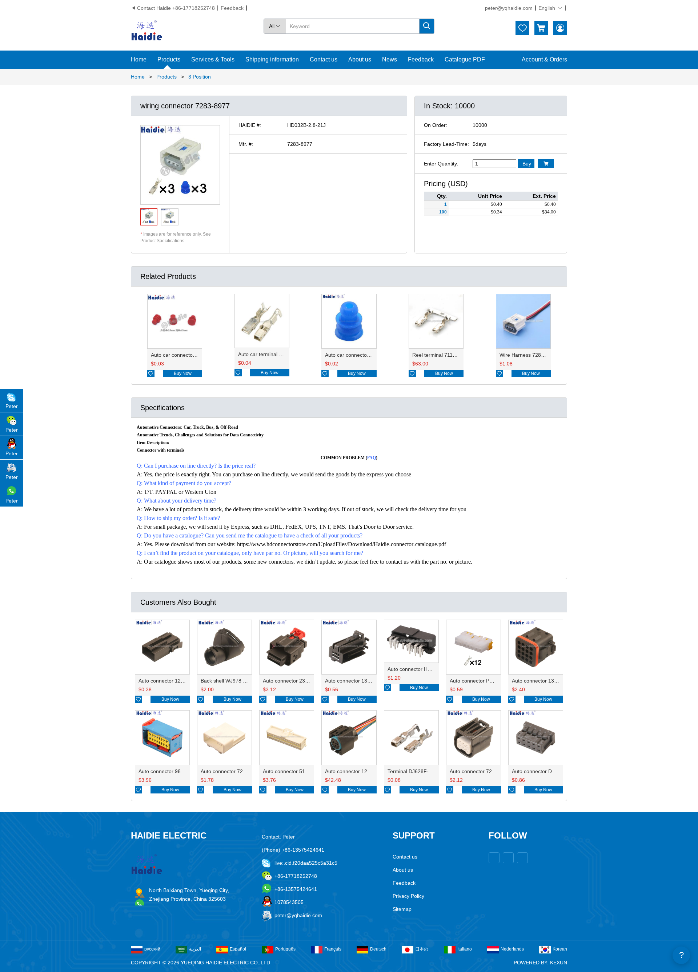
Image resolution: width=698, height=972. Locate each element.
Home (139, 59)
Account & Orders (544, 59)
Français (332, 949)
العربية (195, 949)
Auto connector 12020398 (168, 681)
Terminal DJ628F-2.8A (413, 771)
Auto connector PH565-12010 (484, 681)
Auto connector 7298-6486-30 (484, 771)
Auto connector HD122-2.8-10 (422, 669)
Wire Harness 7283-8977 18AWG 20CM (545, 355)
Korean (560, 949)
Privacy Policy (408, 896)
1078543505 (289, 902)
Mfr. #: (245, 144)
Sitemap (402, 909)
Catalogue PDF (465, 59)
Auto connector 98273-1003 (171, 771)
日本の (421, 949)
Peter (11, 406)
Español (238, 949)
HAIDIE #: (249, 125)
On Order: (435, 125)
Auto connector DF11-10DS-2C (547, 771)
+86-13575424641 (295, 889)
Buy (526, 164)
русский (152, 949)
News (389, 59)
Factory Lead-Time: (446, 144)
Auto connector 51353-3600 (295, 771)
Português (285, 949)
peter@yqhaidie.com (509, 8)
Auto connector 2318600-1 (293, 681)
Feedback (232, 8)
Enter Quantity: (441, 164)
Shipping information (272, 59)
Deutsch (378, 949)
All (275, 26)
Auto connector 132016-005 (544, 681)
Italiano (464, 949)
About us (359, 59)
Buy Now (183, 373)
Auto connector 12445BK (353, 771)
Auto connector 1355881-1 (355, 681)
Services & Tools (212, 59)
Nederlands (512, 949)
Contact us (323, 59)
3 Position (199, 77)
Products (168, 59)
